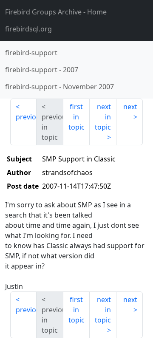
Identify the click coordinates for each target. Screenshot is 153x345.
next (130, 106)
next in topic (103, 117)
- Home (56, 12)
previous (26, 117)
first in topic (76, 117)
